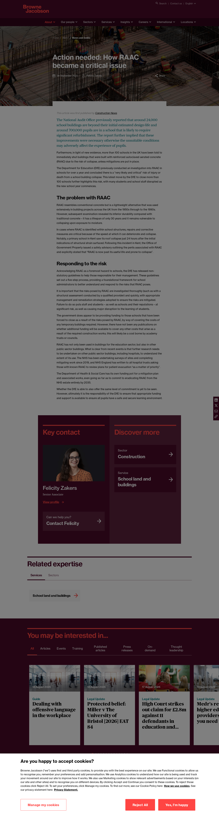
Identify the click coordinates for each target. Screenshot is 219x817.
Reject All (140, 805)
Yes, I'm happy (176, 805)
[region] (109, 785)
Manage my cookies (43, 805)
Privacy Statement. (66, 789)
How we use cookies (177, 785)
